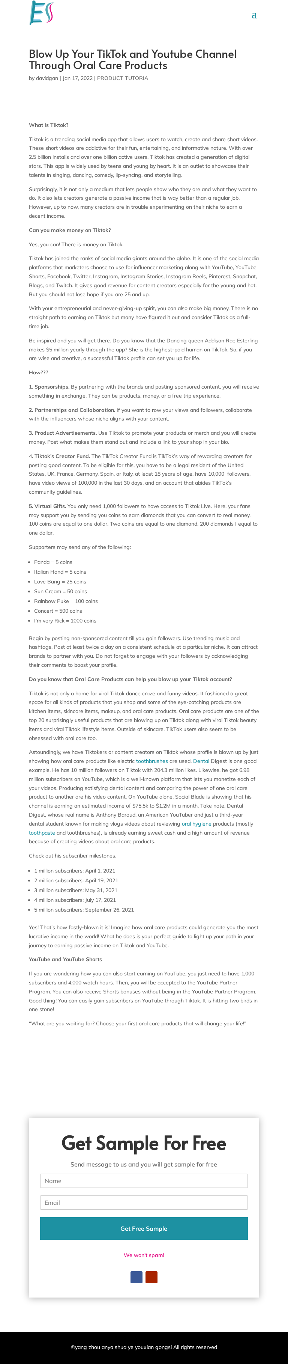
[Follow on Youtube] (152, 1277)
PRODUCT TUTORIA (122, 78)
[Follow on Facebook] (136, 1277)
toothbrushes (152, 761)
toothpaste (42, 832)
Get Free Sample (143, 1228)
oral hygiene (197, 823)
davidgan (47, 78)
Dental (201, 761)
